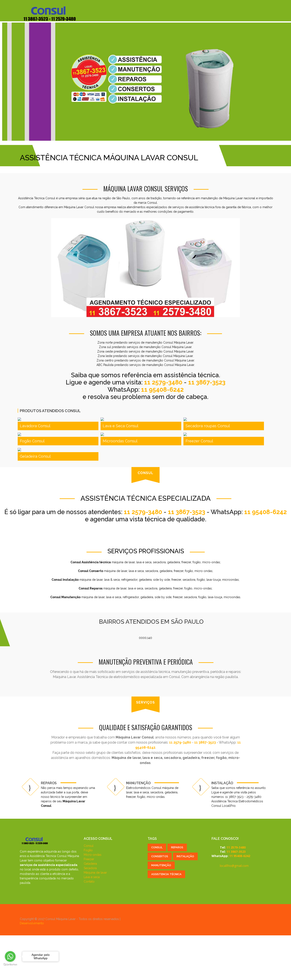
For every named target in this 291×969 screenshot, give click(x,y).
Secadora (90, 868)
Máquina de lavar (95, 872)
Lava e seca (92, 877)
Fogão (88, 850)
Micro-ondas (92, 854)
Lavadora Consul (35, 426)
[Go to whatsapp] (10, 956)
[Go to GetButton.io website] (10, 964)
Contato (89, 881)
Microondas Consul (120, 441)
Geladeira (90, 863)
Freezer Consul (200, 441)
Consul (89, 845)
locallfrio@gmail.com (234, 866)
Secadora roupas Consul (208, 426)
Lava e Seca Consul (121, 426)
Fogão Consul (32, 441)
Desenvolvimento (32, 923)
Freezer (89, 859)
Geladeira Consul (36, 456)
